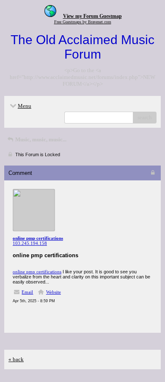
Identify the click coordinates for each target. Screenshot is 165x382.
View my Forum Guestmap (92, 16)
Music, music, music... (40, 139)
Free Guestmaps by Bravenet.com (82, 22)
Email (27, 292)
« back (16, 359)
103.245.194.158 (30, 243)
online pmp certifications (37, 271)
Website (53, 292)
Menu (24, 106)
